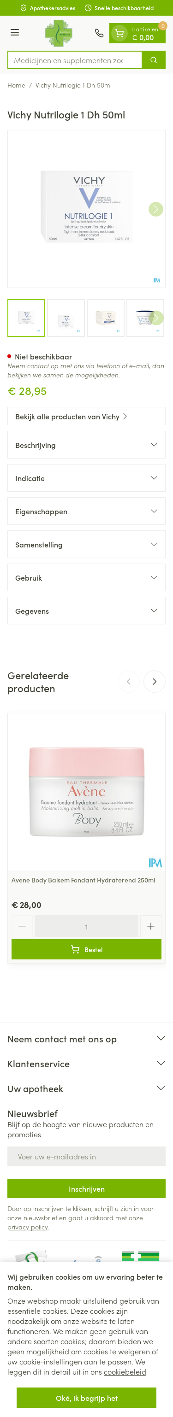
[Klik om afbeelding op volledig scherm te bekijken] (86, 209)
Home (16, 84)
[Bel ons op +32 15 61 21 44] (99, 33)
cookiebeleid (125, 1371)
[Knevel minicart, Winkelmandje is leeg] (119, 33)
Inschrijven (87, 1188)
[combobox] (75, 60)
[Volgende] (156, 209)
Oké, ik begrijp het (87, 1398)
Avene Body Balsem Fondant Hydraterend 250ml (83, 879)
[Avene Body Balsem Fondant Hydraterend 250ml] (86, 791)
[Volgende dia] (154, 681)
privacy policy (27, 1226)
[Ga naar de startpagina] (58, 33)
